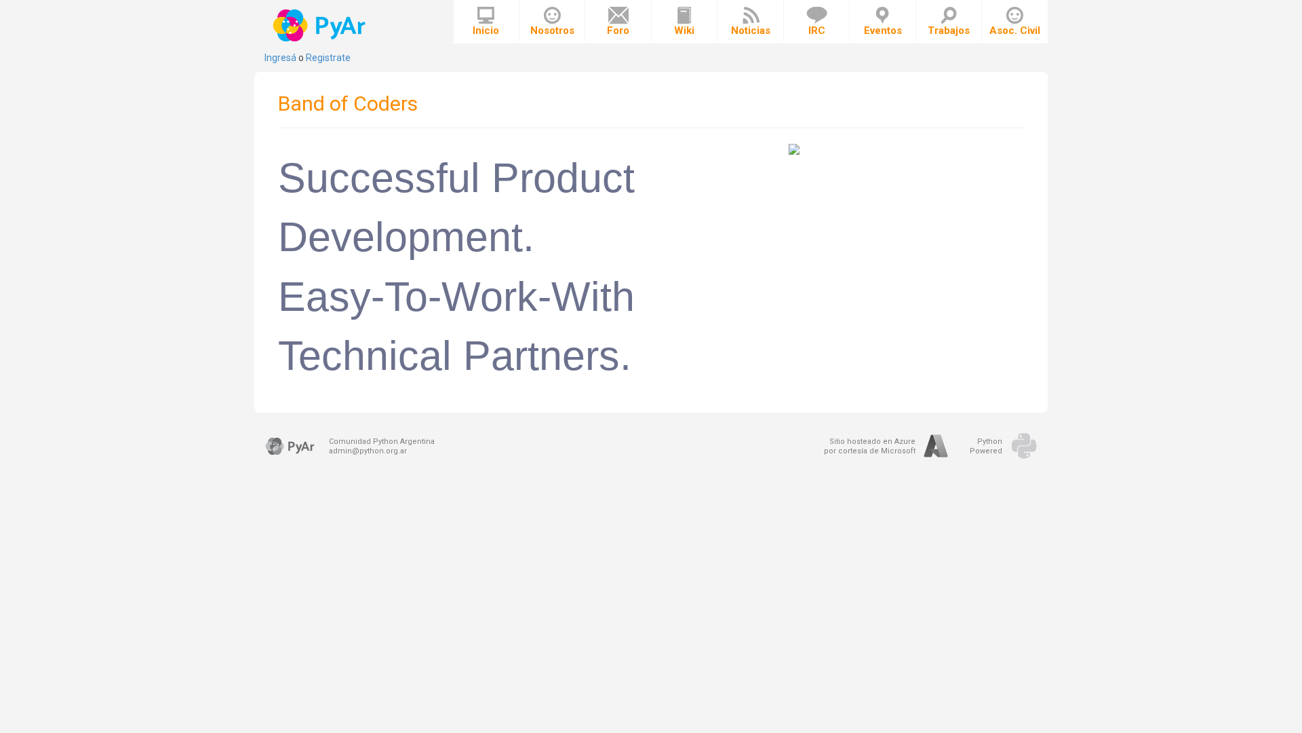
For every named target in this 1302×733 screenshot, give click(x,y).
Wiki (684, 30)
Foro (618, 30)
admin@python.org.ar (368, 451)
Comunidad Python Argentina (382, 441)
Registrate (328, 57)
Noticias (750, 30)
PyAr (320, 25)
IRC (816, 30)
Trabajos (949, 30)
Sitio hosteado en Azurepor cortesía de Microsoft (869, 446)
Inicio (486, 30)
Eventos (883, 30)
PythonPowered (986, 446)
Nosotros (552, 30)
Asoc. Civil (1014, 30)
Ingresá (280, 57)
